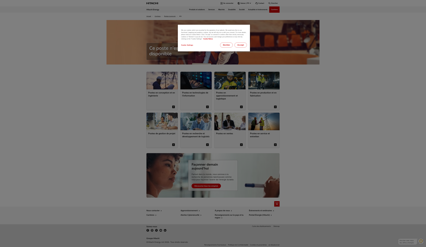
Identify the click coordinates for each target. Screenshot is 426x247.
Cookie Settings (187, 45)
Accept (240, 45)
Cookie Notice (208, 39)
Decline (226, 45)
